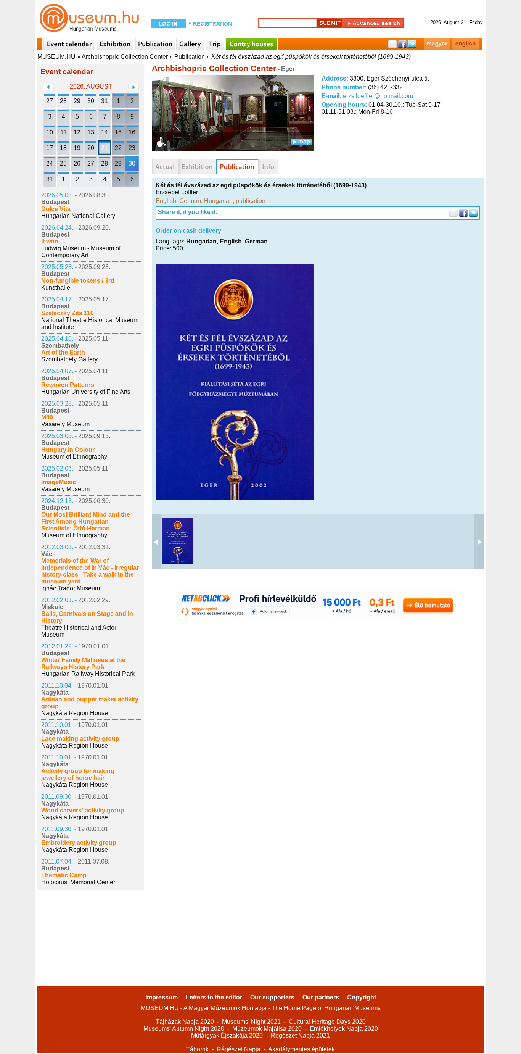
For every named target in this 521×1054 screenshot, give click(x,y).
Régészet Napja (238, 1049)
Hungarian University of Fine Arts (85, 391)
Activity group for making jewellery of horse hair (77, 774)
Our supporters (272, 997)
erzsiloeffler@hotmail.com (378, 96)
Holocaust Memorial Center (78, 882)
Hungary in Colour (68, 449)
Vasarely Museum (65, 424)
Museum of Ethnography (74, 456)
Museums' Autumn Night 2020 (183, 1028)
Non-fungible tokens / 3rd (77, 280)
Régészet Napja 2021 (300, 1035)
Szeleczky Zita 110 (67, 313)
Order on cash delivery (188, 230)
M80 (47, 417)
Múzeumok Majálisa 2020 (267, 1028)
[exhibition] (197, 166)
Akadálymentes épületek (301, 1049)
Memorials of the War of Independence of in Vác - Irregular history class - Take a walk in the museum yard (90, 571)
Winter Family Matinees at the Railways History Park (83, 663)
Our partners (320, 997)
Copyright (361, 997)
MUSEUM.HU (56, 56)
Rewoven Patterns (67, 385)
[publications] (237, 166)
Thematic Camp (64, 875)
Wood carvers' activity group (82, 810)
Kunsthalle (55, 287)
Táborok (197, 1049)
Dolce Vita (56, 209)
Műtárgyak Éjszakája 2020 (227, 1035)
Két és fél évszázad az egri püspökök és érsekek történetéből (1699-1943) (311, 56)
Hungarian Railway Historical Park (88, 673)
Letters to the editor (214, 997)
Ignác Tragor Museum (70, 588)
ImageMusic (58, 482)
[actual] (165, 166)
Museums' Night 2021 (251, 1022)
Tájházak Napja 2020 (185, 1022)
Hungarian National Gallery (78, 216)
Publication (189, 56)
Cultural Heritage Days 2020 (327, 1022)
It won (49, 241)
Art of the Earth (63, 352)
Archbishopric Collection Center (125, 56)
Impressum (161, 997)
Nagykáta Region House (74, 713)
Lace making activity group (80, 738)
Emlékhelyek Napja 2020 (344, 1028)
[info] (268, 166)
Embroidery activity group (78, 843)
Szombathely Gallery (69, 359)
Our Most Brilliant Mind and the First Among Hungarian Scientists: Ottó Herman (85, 521)
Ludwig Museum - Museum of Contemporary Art (81, 251)
